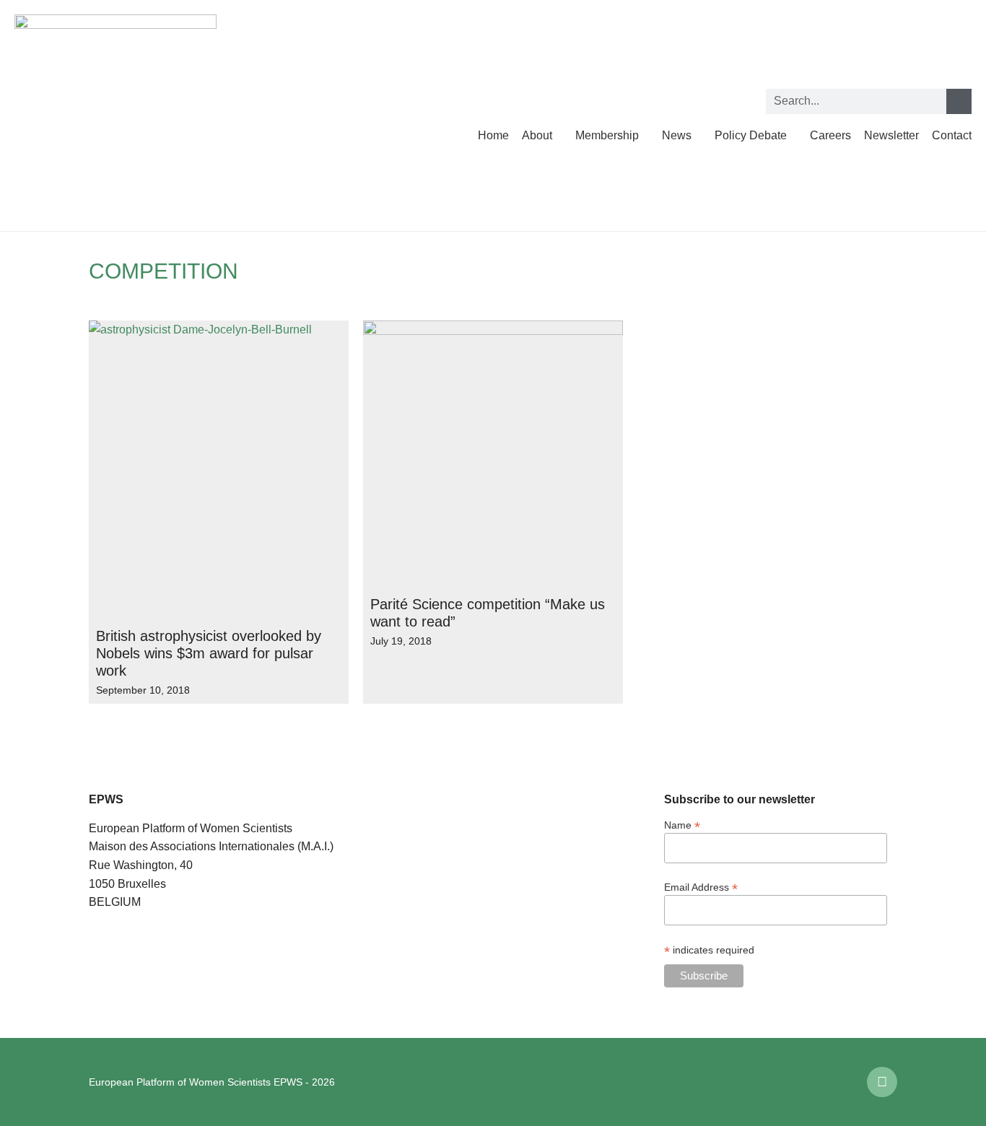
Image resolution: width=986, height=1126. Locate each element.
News (676, 135)
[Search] (959, 101)
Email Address (701, 887)
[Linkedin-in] (882, 1082)
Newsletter (891, 135)
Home (493, 135)
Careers (830, 135)
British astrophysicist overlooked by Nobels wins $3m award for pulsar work (208, 653)
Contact (952, 135)
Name (682, 825)
